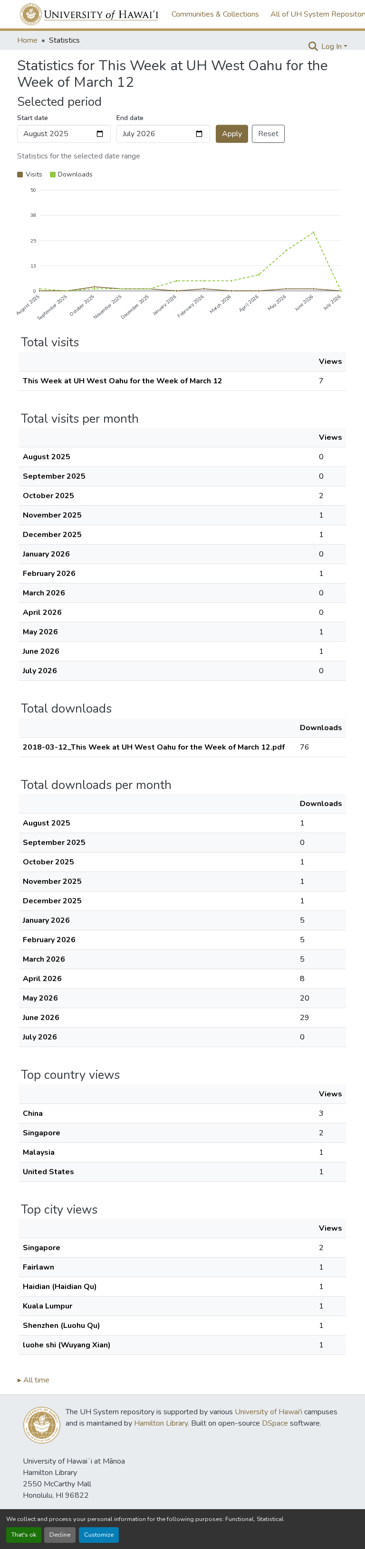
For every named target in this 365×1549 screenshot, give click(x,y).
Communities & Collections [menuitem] (215, 14)
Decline (59, 1534)
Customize (99, 1534)
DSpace (275, 1423)
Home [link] (27, 40)
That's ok (23, 1534)
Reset (268, 134)
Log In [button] (332, 46)
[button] (89, 14)
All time (33, 1380)
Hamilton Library (161, 1423)
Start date (32, 117)
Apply (232, 134)
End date (130, 117)
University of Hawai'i (268, 1412)
